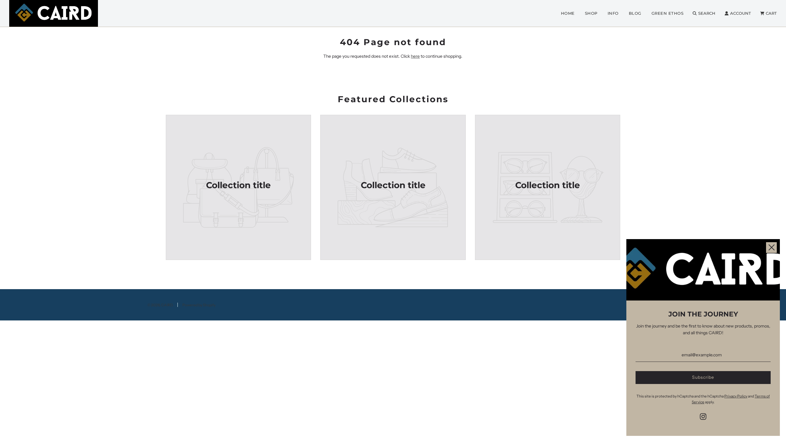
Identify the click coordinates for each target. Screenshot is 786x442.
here (415, 56)
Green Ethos (668, 13)
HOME (568, 13)
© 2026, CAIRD (160, 305)
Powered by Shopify (199, 305)
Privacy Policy (735, 396)
